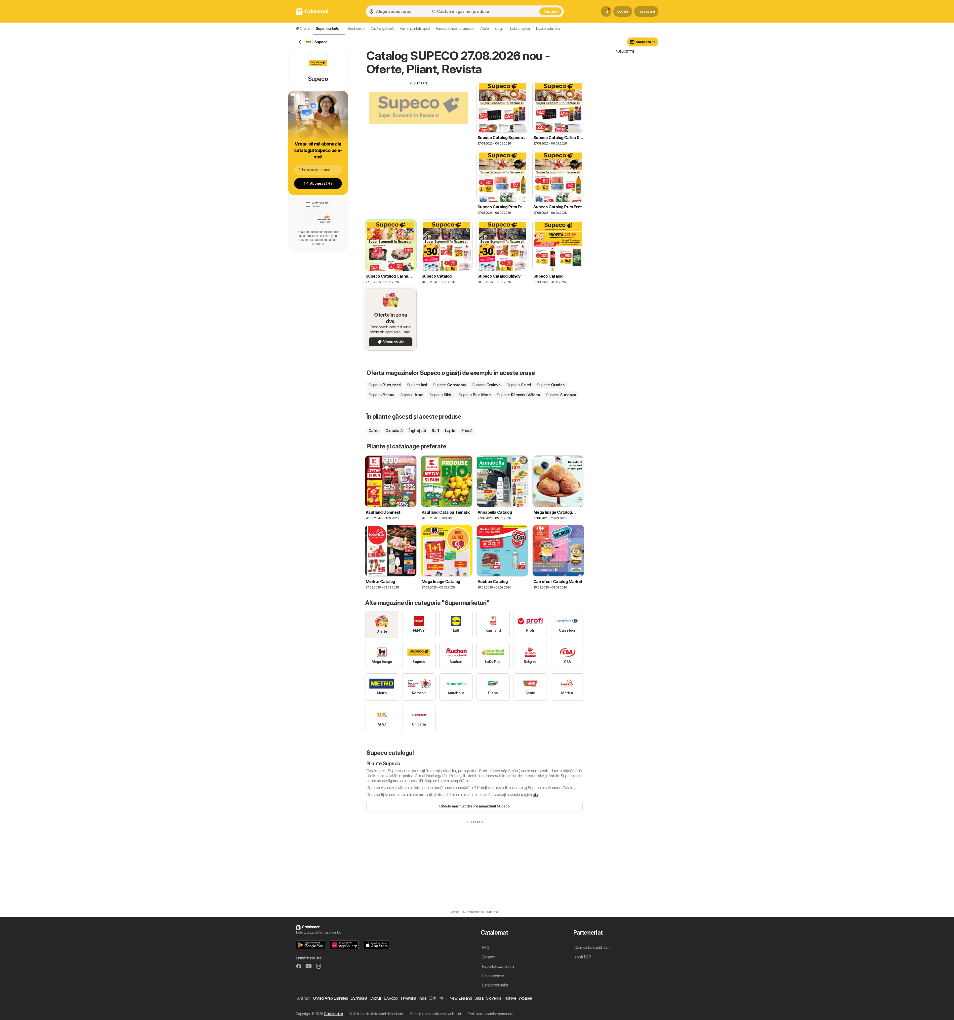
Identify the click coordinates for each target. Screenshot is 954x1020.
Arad (411, 394)
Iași (417, 384)
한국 (443, 998)
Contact (488, 956)
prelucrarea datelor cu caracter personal (318, 242)
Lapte (450, 430)
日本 (433, 998)
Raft (435, 430)
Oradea (550, 384)
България (359, 998)
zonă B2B (582, 956)
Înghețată (417, 430)
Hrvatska (408, 998)
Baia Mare (474, 394)
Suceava (561, 394)
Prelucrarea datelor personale (490, 1014)
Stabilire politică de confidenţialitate (376, 1014)
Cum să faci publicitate (593, 947)
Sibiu (440, 394)
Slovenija (493, 998)
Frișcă (467, 430)
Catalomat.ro (333, 1014)
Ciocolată (393, 430)
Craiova (486, 384)
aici (535, 794)
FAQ (485, 947)
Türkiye (510, 998)
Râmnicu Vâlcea (518, 394)
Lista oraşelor (520, 28)
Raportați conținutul (498, 966)
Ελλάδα (391, 998)
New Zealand (460, 998)
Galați (518, 384)
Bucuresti (384, 384)
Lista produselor (548, 28)
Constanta (449, 384)
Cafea (373, 430)
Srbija (478, 998)
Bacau (381, 394)
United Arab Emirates (330, 998)
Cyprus (376, 998)
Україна (525, 998)
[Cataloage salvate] (606, 11)
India (423, 998)
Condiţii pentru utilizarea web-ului (435, 1014)
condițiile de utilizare (316, 236)
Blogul (499, 28)
